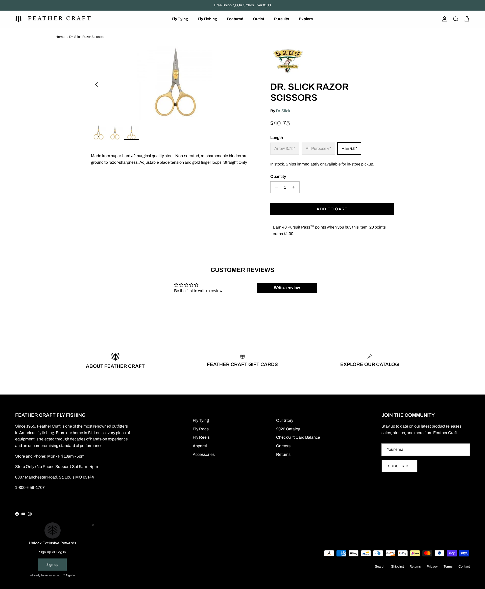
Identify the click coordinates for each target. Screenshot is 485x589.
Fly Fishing (207, 19)
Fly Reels (201, 437)
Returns (283, 454)
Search (380, 566)
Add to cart (332, 209)
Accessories (204, 454)
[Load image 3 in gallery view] (175, 82)
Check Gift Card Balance (298, 437)
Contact (464, 566)
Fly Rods (201, 429)
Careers (283, 446)
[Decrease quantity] (275, 187)
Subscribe (399, 466)
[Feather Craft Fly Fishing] (53, 19)
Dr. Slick (283, 111)
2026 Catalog (288, 429)
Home (60, 37)
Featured (235, 19)
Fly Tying (180, 19)
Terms (448, 566)
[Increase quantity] (294, 187)
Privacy (432, 566)
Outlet (258, 19)
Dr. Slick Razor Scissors (86, 37)
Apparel (200, 446)
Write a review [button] (287, 288)
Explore (306, 19)
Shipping (397, 566)
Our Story (284, 420)
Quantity (278, 176)
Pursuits (281, 19)
